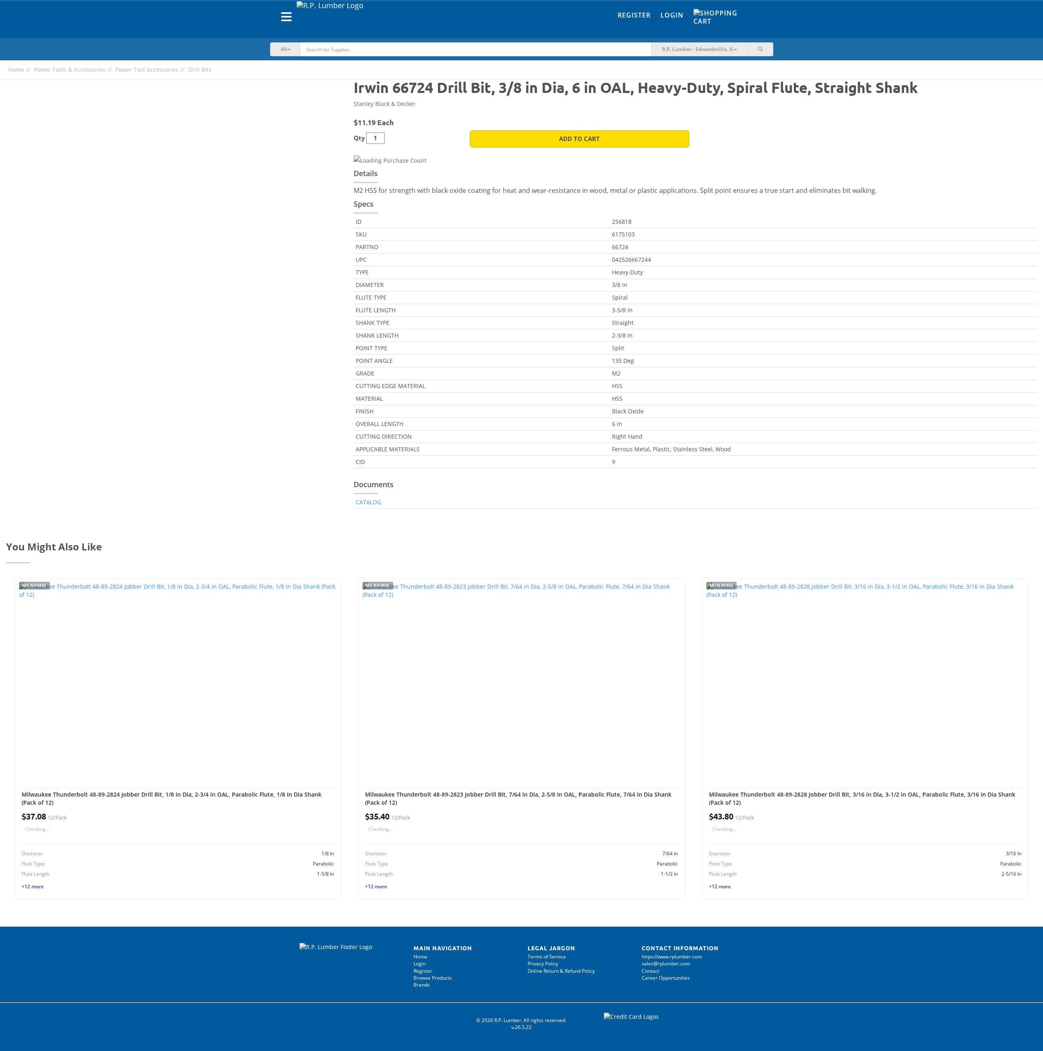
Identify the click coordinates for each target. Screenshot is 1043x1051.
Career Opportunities (666, 977)
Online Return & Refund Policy (561, 970)
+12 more (33, 886)
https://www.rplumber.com (672, 956)
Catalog (368, 502)
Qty (359, 138)
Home (16, 69)
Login (672, 15)
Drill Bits (199, 69)
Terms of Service (547, 956)
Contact (650, 970)
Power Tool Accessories (146, 69)
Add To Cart (579, 139)
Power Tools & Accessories (70, 69)
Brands (422, 984)
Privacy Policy (543, 963)
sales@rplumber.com (666, 963)
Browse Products (433, 977)
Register (634, 15)
